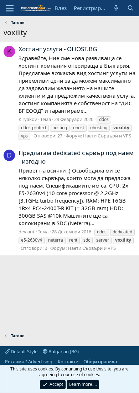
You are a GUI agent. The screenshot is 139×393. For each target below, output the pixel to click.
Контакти (68, 361)
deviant (27, 231)
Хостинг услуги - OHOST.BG (58, 49)
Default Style (23, 351)
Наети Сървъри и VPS (107, 135)
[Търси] (131, 8)
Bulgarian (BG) (63, 351)
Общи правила (100, 361)
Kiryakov (28, 119)
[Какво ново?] (116, 8)
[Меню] (9, 8)
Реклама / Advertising (28, 361)
